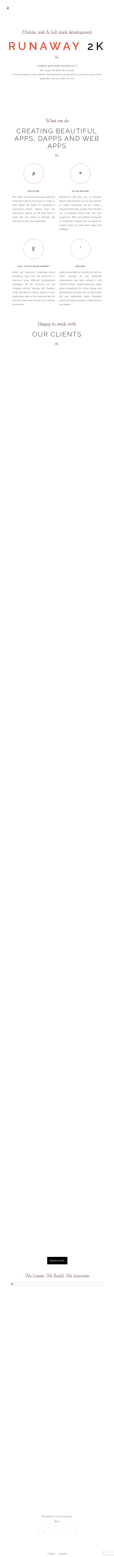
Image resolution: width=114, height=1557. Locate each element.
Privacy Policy (66, 1517)
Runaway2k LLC (49, 1516)
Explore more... (57, 1260)
